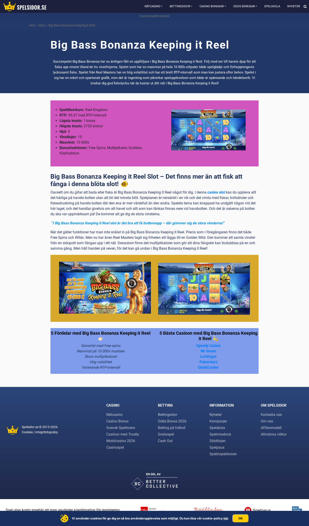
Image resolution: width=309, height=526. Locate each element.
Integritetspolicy (46, 432)
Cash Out (165, 441)
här (225, 518)
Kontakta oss (271, 414)
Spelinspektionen (223, 454)
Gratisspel (166, 434)
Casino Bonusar (212, 6)
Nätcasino (152, 6)
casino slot (216, 192)
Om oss (267, 421)
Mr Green (208, 351)
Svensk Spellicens (120, 428)
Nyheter (293, 6)
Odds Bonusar (244, 6)
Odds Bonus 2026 (172, 421)
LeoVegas (208, 356)
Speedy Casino (208, 346)
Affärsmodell (271, 428)
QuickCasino (208, 367)
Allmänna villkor (274, 434)
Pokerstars (208, 362)
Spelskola (272, 6)
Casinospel (115, 447)
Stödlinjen (217, 441)
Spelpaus (216, 447)
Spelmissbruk (220, 434)
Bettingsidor (180, 6)
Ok (240, 518)
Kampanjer (218, 421)
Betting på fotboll (171, 428)
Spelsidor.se (30, 427)
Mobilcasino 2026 (120, 441)
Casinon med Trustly (122, 434)
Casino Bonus (117, 421)
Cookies (27, 432)
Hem (32, 25)
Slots (41, 25)
